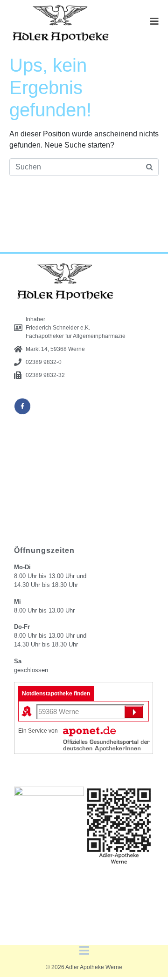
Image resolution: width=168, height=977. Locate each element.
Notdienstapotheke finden (56, 693)
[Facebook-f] (22, 406)
